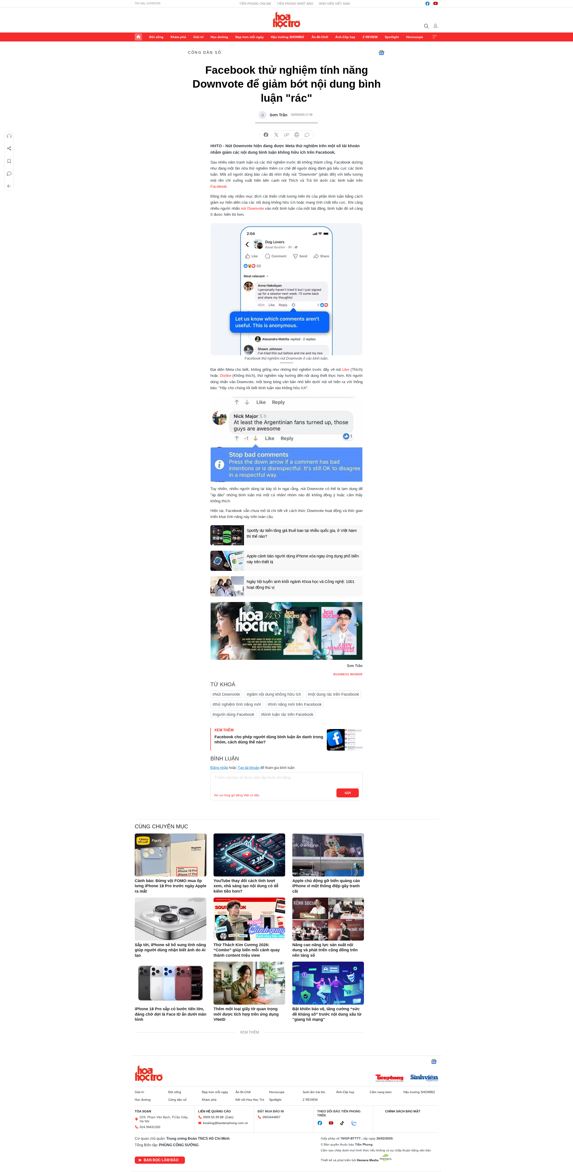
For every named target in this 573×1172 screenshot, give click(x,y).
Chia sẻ (9, 148)
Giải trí (198, 37)
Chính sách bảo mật (402, 1111)
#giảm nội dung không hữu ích (274, 694)
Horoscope (414, 37)
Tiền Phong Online (255, 3)
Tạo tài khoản (248, 768)
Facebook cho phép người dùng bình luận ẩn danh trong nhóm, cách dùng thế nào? (268, 739)
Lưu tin (9, 161)
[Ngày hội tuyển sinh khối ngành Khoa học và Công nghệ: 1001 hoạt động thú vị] (227, 586)
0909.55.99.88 (213, 1117)
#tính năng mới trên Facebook (295, 704)
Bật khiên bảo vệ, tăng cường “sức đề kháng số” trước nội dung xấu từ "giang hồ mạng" (326, 1014)
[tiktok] (344, 1123)
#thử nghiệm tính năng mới (236, 704)
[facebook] (427, 3)
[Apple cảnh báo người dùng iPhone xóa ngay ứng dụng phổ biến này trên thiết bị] (227, 561)
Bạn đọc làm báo (161, 1160)
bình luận (307, 134)
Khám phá (178, 37)
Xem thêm (434, 37)
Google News (381, 52)
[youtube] (435, 3)
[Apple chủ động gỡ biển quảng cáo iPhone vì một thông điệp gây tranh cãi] (328, 854)
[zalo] (356, 1123)
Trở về (9, 186)
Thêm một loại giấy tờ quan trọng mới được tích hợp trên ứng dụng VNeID (246, 1014)
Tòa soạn (143, 1111)
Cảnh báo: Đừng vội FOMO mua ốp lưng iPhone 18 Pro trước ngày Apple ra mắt (170, 886)
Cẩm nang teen (381, 1092)
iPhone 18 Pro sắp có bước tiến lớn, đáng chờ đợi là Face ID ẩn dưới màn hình (170, 1014)
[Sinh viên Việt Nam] (424, 1079)
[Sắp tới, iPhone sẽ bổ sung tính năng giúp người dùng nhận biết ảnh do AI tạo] (170, 919)
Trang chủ (138, 37)
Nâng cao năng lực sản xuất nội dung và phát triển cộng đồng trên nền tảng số (325, 950)
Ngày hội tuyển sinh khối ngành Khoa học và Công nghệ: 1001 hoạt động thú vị (301, 584)
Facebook (218, 186)
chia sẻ (265, 134)
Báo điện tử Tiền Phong (287, 20)
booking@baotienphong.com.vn (225, 1123)
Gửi (348, 793)
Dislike (225, 375)
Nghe (9, 136)
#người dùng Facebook (233, 714)
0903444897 (271, 1117)
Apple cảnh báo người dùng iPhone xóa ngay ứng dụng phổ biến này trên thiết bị (303, 559)
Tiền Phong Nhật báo (295, 3)
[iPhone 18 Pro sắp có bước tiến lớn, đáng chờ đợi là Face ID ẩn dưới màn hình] (170, 983)
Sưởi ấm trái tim (314, 1092)
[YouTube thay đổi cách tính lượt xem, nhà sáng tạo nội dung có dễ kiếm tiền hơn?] (249, 854)
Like (345, 369)
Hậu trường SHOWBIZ (287, 37)
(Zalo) (229, 1117)
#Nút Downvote (226, 694)
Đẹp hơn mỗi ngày (249, 37)
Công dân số (204, 52)
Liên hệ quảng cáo (214, 1111)
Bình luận (9, 173)
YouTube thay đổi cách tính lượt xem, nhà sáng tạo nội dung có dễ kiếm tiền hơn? (246, 886)
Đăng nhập (219, 768)
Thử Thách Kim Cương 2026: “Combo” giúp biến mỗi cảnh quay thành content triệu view (247, 950)
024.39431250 (150, 1127)
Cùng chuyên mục (161, 826)
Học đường (219, 37)
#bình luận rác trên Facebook (287, 714)
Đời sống (156, 37)
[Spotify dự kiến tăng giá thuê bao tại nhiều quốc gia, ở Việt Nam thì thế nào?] (227, 535)
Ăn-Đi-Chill (320, 37)
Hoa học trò (149, 1074)
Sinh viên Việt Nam (334, 3)
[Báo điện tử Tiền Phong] (389, 1079)
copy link (286, 134)
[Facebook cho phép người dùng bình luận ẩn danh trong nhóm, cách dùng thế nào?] (345, 740)
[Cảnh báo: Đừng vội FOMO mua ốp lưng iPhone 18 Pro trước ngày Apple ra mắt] (170, 854)
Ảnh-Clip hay (345, 37)
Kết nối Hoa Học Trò (249, 1099)
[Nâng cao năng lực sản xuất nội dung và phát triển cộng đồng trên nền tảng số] (328, 919)
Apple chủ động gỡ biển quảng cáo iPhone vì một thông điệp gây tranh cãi (326, 886)
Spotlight (392, 37)
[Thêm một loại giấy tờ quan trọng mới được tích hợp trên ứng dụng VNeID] (249, 983)
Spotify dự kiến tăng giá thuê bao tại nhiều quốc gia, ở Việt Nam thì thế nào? (302, 533)
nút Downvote (252, 208)
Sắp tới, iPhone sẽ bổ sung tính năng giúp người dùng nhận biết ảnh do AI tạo (170, 950)
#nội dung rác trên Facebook (333, 694)
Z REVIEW (370, 37)
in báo (296, 134)
